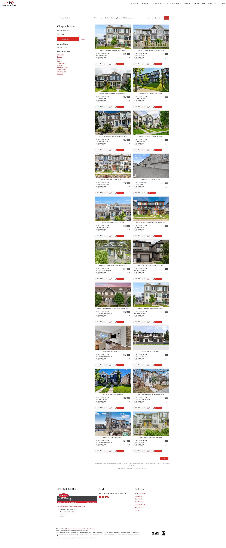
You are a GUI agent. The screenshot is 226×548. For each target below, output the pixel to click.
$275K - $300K (138, 407)
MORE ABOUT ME (140, 504)
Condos (59, 57)
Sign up (83, 39)
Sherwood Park (61, 72)
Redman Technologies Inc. (78, 528)
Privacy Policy (87, 528)
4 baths (151, 278)
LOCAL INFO (138, 496)
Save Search (65, 39)
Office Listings (61, 69)
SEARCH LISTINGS (140, 493)
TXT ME (137, 510)
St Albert (60, 74)
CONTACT (196, 3)
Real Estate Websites (67, 528)
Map (166, 18)
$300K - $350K (138, 64)
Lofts (58, 59)
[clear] (66, 47)
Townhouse (120, 64)
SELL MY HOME (139, 502)
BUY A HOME (138, 499)
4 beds (107, 64)
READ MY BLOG (139, 507)
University (60, 65)
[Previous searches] (76, 39)
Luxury (59, 61)
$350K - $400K (100, 64)
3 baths (113, 64)
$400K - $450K (100, 106)
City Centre (60, 55)
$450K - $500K (138, 278)
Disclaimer (92, 528)
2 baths (113, 192)
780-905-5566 (212, 3)
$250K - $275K (138, 192)
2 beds (145, 64)
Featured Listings (62, 67)
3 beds (107, 106)
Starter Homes (61, 63)
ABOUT (186, 3)
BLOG (203, 3)
